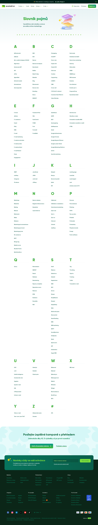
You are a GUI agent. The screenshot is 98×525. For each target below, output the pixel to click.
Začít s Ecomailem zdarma (40, 446)
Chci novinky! (85, 460)
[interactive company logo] (8, 6)
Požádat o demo (61, 446)
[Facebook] (8, 512)
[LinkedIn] (16, 512)
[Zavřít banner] (96, 1)
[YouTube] (25, 512)
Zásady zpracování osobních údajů (61, 464)
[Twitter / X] (21, 512)
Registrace (92, 6)
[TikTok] (29, 512)
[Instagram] (12, 512)
